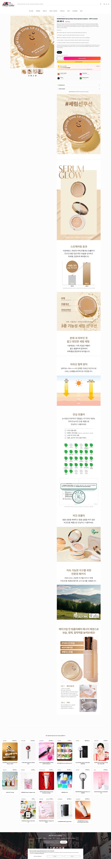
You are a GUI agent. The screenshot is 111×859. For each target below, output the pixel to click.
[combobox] (59, 4)
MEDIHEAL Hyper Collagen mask (28, 792)
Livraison (58, 838)
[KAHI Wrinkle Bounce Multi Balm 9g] (101, 781)
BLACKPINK (41, 740)
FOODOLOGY (96, 740)
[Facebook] (31, 75)
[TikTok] (33, 75)
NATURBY (59, 740)
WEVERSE (77, 740)
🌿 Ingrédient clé (61, 85)
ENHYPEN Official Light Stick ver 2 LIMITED (83, 792)
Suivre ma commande (70, 838)
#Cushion (59, 52)
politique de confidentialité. (39, 853)
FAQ (54, 838)
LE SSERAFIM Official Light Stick (65, 821)
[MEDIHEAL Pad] (64, 781)
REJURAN (4, 740)
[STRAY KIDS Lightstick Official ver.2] (28, 751)
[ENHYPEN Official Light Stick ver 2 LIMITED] (82, 781)
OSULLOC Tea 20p (10, 792)
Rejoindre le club (89, 69)
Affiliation (45, 838)
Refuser (72, 856)
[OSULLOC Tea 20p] (10, 781)
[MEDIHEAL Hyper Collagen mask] (28, 781)
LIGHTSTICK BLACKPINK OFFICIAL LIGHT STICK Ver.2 (46, 763)
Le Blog (49, 838)
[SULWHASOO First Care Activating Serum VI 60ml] (82, 810)
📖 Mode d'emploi (61, 88)
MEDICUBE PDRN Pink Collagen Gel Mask (46, 821)
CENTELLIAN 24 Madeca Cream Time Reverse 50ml (46, 792)
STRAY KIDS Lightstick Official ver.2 (28, 763)
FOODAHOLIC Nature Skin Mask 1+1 (28, 821)
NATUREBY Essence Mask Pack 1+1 (64, 763)
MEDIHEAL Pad (65, 792)
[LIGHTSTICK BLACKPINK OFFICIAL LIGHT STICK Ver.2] (46, 751)
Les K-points (38, 838)
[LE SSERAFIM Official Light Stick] (64, 810)
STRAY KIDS (23, 740)
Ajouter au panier (82, 58)
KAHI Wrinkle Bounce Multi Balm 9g (101, 792)
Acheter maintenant (78, 61)
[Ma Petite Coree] (9, 4)
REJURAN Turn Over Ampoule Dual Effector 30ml (10, 763)
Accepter (54, 856)
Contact (63, 838)
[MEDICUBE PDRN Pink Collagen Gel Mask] (46, 810)
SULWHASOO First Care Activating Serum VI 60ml (82, 821)
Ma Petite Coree (55, 835)
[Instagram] (28, 75)
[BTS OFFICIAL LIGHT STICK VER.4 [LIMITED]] (82, 751)
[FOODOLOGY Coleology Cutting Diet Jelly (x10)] (101, 751)
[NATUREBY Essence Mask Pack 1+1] (64, 751)
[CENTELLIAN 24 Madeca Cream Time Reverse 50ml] (46, 781)
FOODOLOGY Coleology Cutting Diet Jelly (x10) (101, 763)
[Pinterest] (35, 75)
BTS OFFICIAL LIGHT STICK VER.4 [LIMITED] (83, 763)
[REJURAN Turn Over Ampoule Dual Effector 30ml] (10, 751)
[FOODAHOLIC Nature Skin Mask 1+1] (28, 810)
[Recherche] (100, 4)
